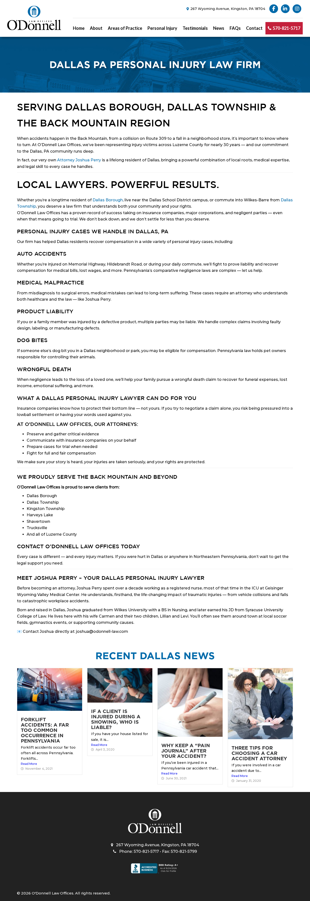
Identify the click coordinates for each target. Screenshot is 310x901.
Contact (254, 28)
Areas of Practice (125, 28)
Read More (29, 764)
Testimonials (195, 28)
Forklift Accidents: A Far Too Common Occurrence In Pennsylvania (45, 730)
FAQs (235, 28)
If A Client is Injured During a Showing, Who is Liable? (115, 719)
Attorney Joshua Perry (79, 160)
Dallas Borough (108, 200)
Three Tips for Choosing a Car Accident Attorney (259, 753)
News (218, 28)
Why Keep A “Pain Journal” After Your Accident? (185, 751)
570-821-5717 (286, 28)
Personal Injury (162, 28)
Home (79, 28)
